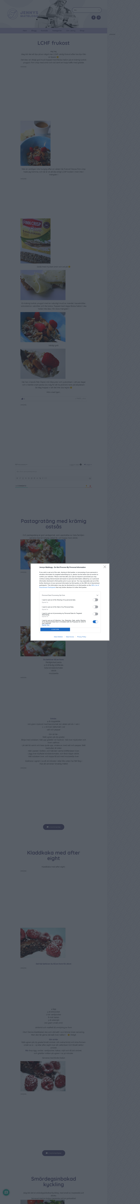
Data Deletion (58, 637)
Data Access (70, 637)
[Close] (105, 567)
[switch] (95, 599)
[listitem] (70, 595)
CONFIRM (55, 629)
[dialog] (70, 602)
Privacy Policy (81, 637)
